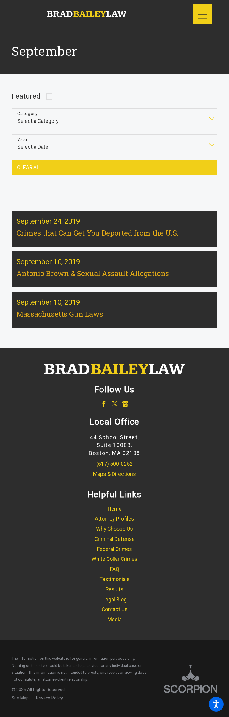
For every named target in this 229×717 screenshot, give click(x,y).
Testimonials (115, 579)
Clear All (29, 168)
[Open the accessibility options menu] (216, 704)
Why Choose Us (114, 529)
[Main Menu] (202, 14)
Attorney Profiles (114, 519)
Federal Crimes (114, 549)
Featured (26, 96)
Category (27, 113)
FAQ (114, 569)
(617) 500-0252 (114, 464)
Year (22, 139)
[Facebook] (104, 404)
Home (115, 509)
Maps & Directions (114, 474)
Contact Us (115, 609)
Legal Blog (115, 600)
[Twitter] (115, 404)
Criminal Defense (115, 539)
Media (114, 619)
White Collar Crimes (114, 559)
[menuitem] (114, 509)
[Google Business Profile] (125, 404)
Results (114, 589)
